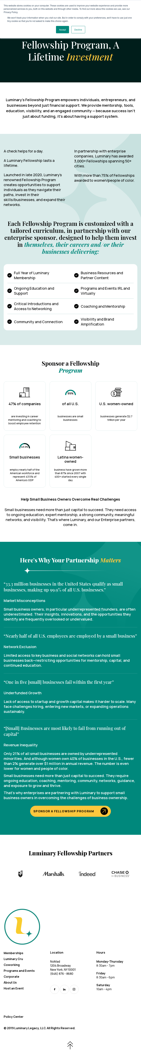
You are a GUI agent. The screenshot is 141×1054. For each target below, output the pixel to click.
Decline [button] (78, 29)
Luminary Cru (13, 959)
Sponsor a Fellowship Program (63, 811)
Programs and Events (19, 971)
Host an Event (14, 988)
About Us (10, 982)
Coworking (12, 965)
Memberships (13, 953)
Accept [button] (62, 29)
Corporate (11, 977)
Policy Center (14, 1017)
